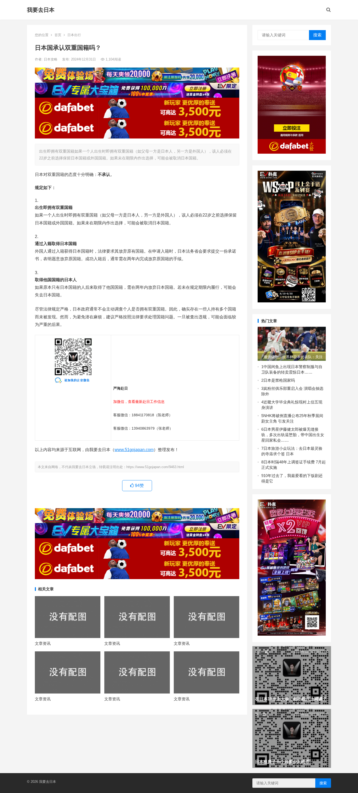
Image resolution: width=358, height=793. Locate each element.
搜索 (317, 35)
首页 (58, 35)
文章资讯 (43, 643)
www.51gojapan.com (134, 449)
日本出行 (74, 35)
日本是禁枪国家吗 (279, 380)
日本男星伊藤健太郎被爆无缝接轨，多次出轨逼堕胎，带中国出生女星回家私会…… (292, 434)
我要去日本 (41, 10)
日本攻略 (51, 59)
